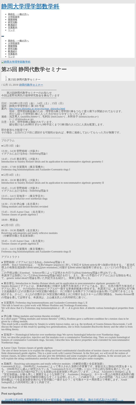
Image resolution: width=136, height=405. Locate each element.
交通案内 (12, 27)
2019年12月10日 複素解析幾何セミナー (25, 399)
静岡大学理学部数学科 (30, 6)
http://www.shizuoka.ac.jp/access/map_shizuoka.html (37, 108)
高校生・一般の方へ (18, 14)
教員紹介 (12, 24)
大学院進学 (14, 17)
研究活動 (12, 22)
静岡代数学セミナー (31, 84)
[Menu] (2, 36)
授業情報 (12, 19)
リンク (11, 30)
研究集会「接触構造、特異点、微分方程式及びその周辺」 (87, 399)
